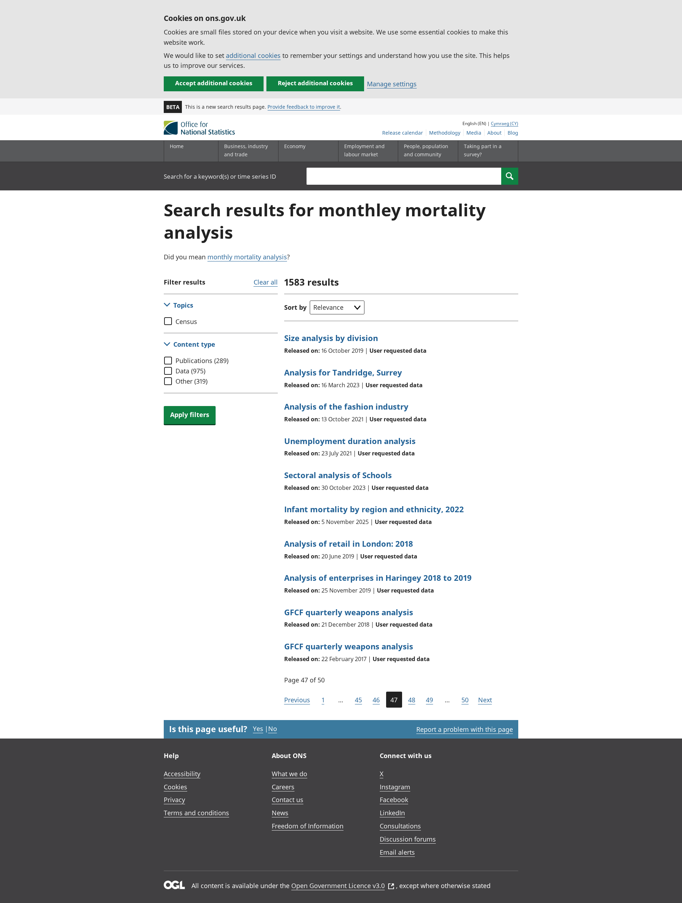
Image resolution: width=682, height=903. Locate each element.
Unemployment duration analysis (350, 441)
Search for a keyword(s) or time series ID (220, 176)
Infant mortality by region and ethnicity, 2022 (374, 509)
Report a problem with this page (464, 729)
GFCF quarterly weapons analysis (348, 612)
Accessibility (182, 773)
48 (411, 700)
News (280, 813)
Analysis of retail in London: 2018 (348, 543)
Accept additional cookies (213, 83)
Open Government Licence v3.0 (338, 885)
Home (177, 146)
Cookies (175, 787)
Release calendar (402, 132)
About (494, 132)
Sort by (295, 307)
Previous (297, 700)
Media (473, 132)
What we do (289, 773)
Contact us (287, 799)
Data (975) (190, 371)
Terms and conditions (196, 813)
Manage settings (392, 84)
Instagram (395, 787)
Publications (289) (201, 360)
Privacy (174, 799)
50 (465, 700)
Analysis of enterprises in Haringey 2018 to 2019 (378, 577)
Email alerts (397, 852)
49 (429, 700)
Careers (283, 787)
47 (393, 700)
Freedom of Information (307, 826)
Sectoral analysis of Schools (338, 475)
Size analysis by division (331, 337)
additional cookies (253, 55)
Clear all (266, 282)
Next (485, 700)
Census (186, 321)
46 (376, 700)
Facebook (394, 799)
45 (358, 700)
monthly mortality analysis (247, 257)
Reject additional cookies (315, 83)
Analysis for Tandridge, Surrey (343, 372)
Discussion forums (408, 839)
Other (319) (191, 381)
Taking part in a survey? (483, 150)
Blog (513, 132)
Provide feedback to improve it (303, 106)
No (272, 728)
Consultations (400, 826)
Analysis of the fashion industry (346, 406)
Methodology (444, 132)
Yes (258, 728)
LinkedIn (392, 813)
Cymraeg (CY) (504, 123)
